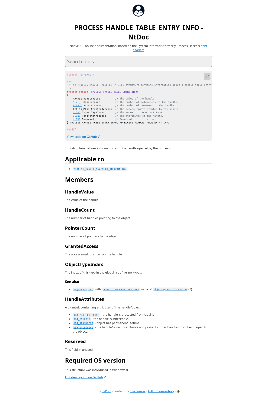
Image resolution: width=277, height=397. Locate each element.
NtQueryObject (83, 289)
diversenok (137, 391)
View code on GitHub (82, 137)
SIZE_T (77, 102)
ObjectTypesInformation (170, 289)
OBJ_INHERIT (81, 319)
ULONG (76, 112)
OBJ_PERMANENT (83, 323)
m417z (106, 391)
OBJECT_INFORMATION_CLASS (121, 289)
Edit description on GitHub (84, 377)
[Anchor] (108, 159)
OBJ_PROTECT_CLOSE (86, 314)
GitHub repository (161, 391)
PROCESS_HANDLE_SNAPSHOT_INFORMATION (99, 169)
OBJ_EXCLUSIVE (83, 327)
